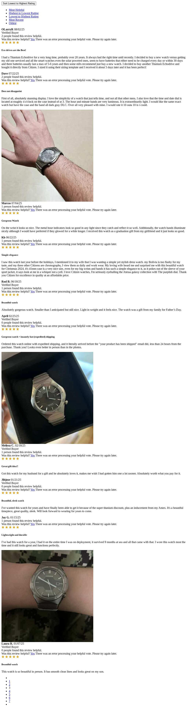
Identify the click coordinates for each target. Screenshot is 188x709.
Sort (19, 3)
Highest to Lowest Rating (24, 13)
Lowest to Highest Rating (24, 16)
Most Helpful (16, 9)
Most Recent (16, 19)
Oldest (12, 23)
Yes (32, 39)
